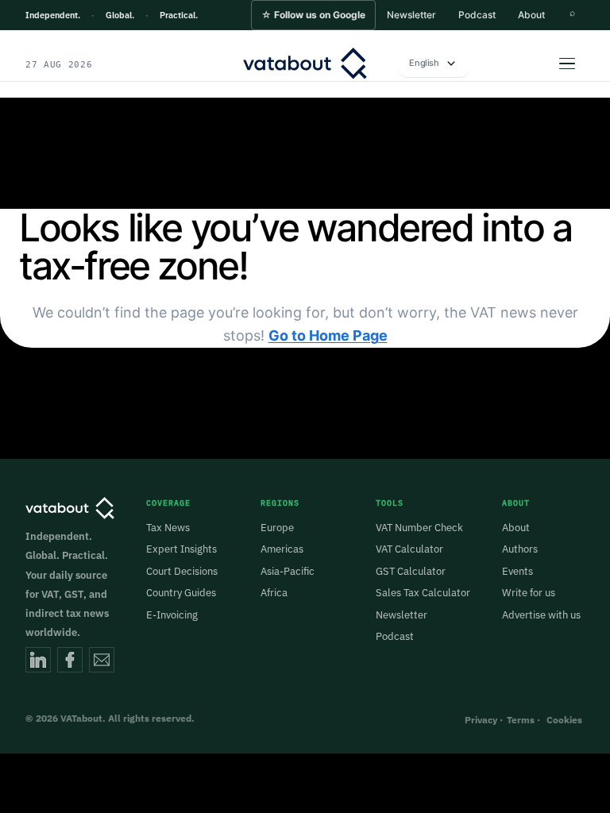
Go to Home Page (328, 335)
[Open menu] (567, 63)
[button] (313, 15)
